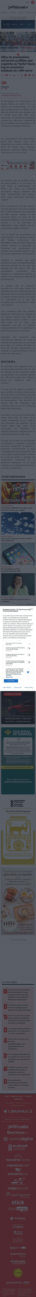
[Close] (32, 610)
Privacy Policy (29, 687)
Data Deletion (7, 687)
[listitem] (18, 643)
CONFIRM (10, 681)
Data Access (18, 687)
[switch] (28, 648)
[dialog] (18, 648)
